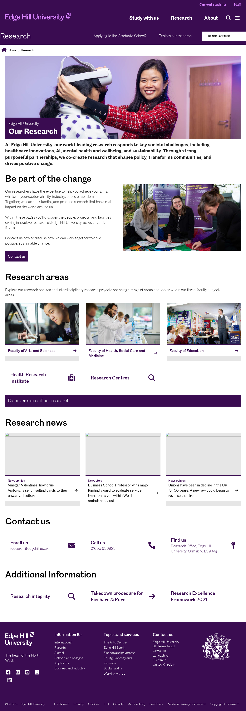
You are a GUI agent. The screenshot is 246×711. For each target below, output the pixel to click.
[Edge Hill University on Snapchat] (36, 674)
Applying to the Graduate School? (120, 36)
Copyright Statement (224, 704)
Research (181, 18)
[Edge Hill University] (19, 645)
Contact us (17, 256)
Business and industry (69, 668)
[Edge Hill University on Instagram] (17, 674)
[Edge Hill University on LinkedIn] (9, 681)
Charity (118, 704)
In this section (219, 36)
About (211, 18)
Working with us (114, 673)
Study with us (144, 18)
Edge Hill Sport (114, 647)
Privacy (78, 704)
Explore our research (175, 36)
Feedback (156, 704)
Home (12, 50)
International (63, 642)
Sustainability (113, 668)
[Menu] (237, 18)
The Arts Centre (115, 642)
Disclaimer (61, 704)
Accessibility (136, 704)
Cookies (93, 704)
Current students (213, 4)
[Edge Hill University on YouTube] (27, 674)
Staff (237, 4)
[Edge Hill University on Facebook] (9, 674)
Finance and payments (119, 653)
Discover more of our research (39, 400)
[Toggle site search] (228, 18)
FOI (106, 704)
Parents (60, 647)
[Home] (38, 18)
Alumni (59, 653)
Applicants (61, 663)
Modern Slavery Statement (187, 704)
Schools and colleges (68, 658)
